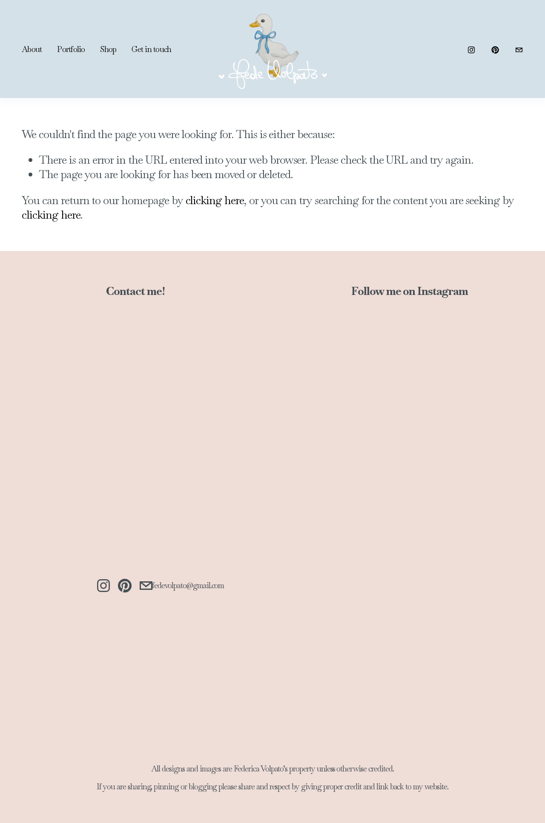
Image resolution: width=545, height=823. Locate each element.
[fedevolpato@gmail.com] (519, 49)
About (32, 49)
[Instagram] (471, 49)
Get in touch (151, 49)
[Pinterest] (495, 49)
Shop (108, 49)
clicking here (215, 200)
